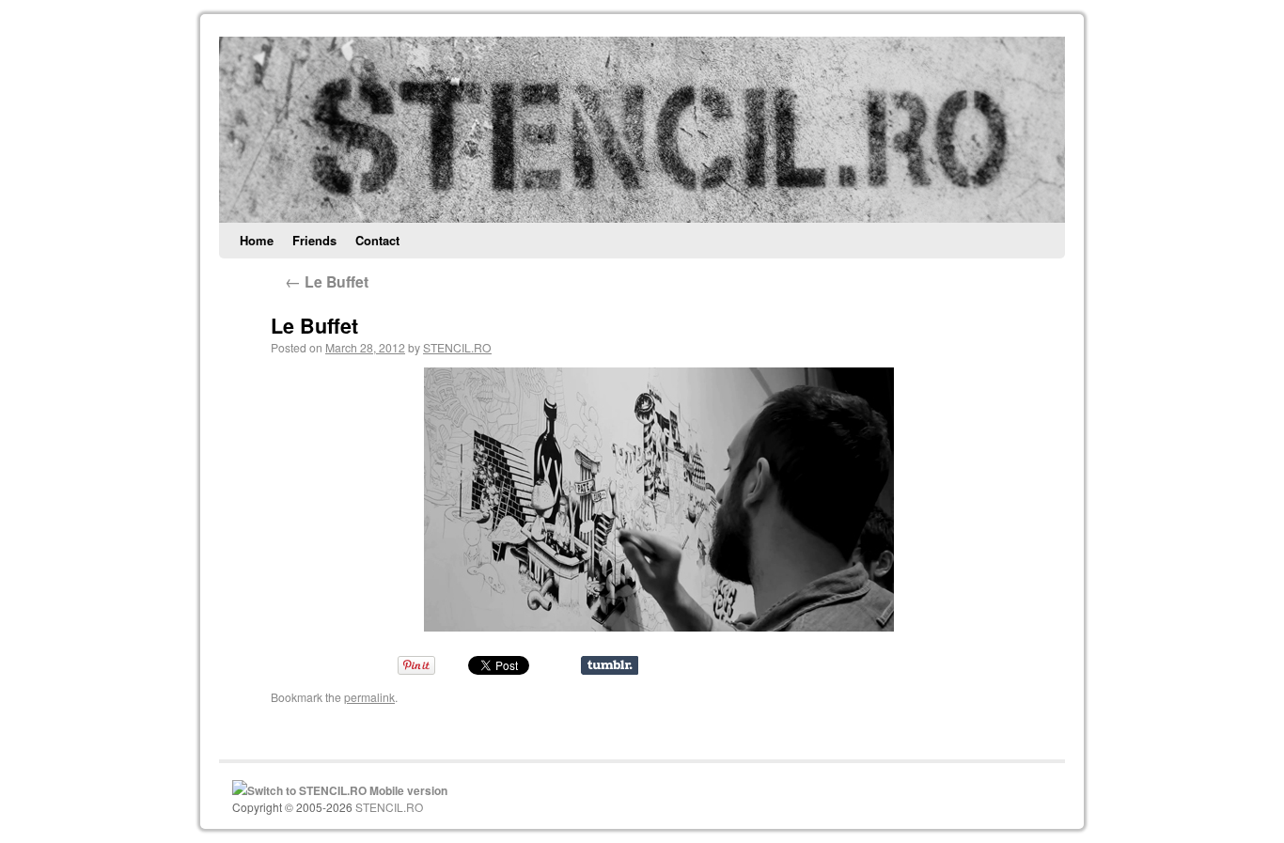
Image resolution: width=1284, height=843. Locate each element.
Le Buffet (326, 281)
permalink (369, 697)
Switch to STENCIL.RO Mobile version (347, 790)
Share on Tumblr (609, 665)
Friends (314, 240)
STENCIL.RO (457, 347)
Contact (377, 240)
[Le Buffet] (658, 499)
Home (257, 240)
